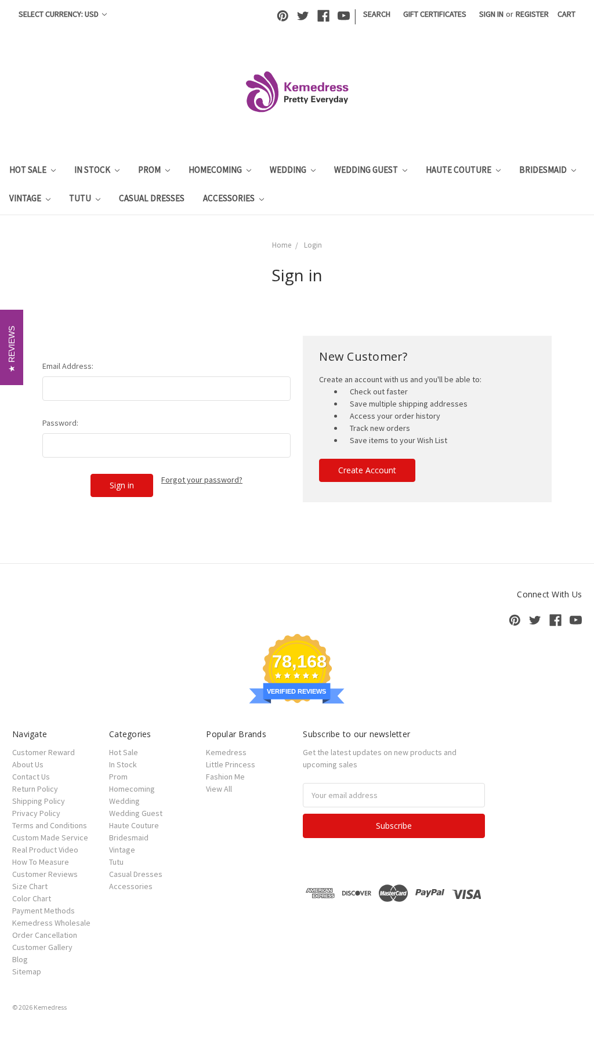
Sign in (491, 14)
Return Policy (35, 789)
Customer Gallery (42, 947)
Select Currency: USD (59, 14)
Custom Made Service (50, 837)
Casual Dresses (151, 198)
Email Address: (67, 366)
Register (532, 14)
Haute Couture (459, 169)
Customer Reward (43, 752)
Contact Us (31, 776)
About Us (28, 764)
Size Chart (30, 886)
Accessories (229, 198)
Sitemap (26, 971)
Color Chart (31, 898)
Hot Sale (28, 169)
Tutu (81, 198)
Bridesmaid (543, 169)
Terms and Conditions (49, 825)
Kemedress (226, 752)
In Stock (93, 169)
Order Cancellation (44, 935)
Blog (20, 959)
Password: (60, 423)
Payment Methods (43, 910)
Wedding (289, 169)
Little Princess (230, 764)
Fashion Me (225, 776)
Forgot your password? (201, 479)
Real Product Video (45, 849)
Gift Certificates (434, 14)
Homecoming (216, 169)
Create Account (367, 470)
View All (219, 789)
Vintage (26, 198)
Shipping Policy (38, 801)
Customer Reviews (45, 874)
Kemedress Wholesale (51, 923)
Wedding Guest (367, 169)
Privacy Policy (36, 813)
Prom (150, 169)
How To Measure (40, 862)
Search (376, 14)
